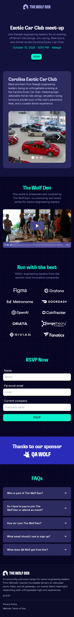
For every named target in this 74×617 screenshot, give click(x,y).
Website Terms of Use (14, 608)
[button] (15, 137)
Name (8, 370)
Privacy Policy (10, 604)
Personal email (13, 385)
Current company (15, 401)
